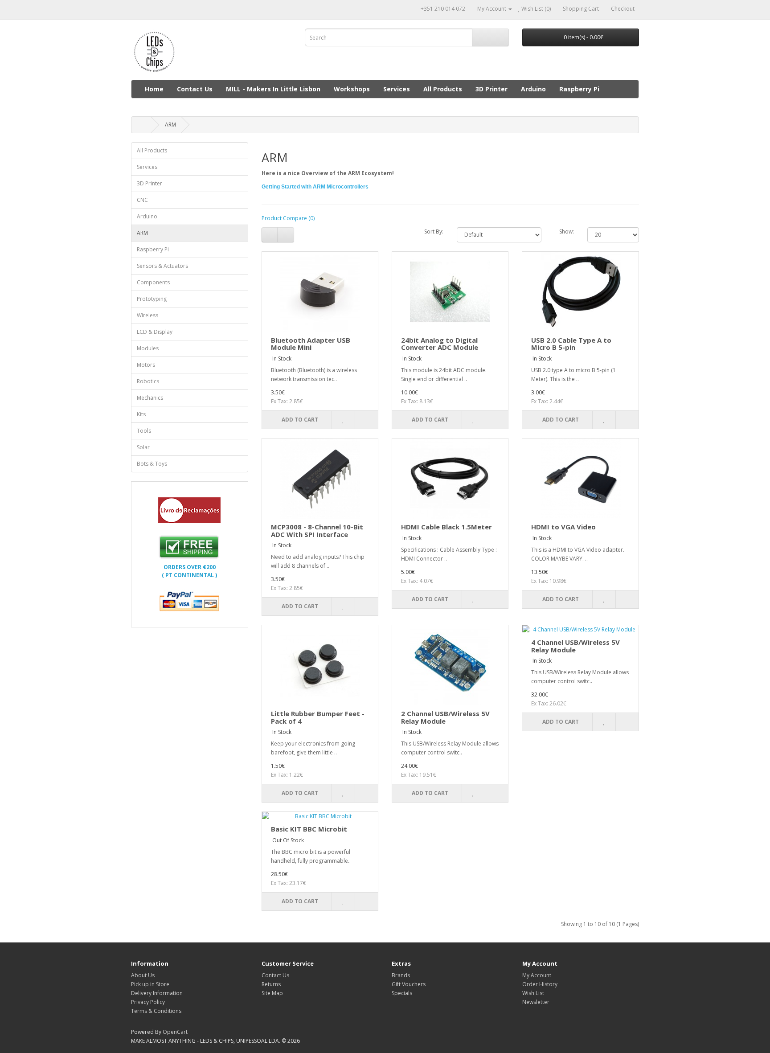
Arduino (533, 89)
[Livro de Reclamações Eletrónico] (189, 510)
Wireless (147, 315)
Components (153, 282)
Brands (401, 975)
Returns (271, 984)
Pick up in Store (150, 984)
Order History (539, 984)
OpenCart (175, 1032)
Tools (144, 430)
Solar (143, 447)
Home (154, 89)
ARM (170, 124)
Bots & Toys (152, 463)
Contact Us (195, 89)
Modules (148, 348)
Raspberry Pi (579, 89)
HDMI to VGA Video (563, 526)
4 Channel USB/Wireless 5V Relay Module (575, 646)
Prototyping (152, 299)
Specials (402, 993)
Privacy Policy (148, 1002)
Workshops (352, 89)
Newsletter (535, 1002)
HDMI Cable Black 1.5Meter (446, 526)
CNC (142, 200)
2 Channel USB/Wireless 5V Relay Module (445, 717)
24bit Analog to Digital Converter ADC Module (439, 344)
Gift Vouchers (409, 984)
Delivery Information (157, 993)
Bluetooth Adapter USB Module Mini (310, 344)
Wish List (533, 993)
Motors (146, 365)
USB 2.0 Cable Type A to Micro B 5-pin (571, 344)
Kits (141, 414)
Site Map (272, 993)
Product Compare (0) (288, 218)
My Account (536, 975)
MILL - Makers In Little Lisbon (273, 89)
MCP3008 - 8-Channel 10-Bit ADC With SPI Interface (317, 530)
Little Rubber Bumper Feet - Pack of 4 (318, 717)
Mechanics (150, 398)
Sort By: (433, 231)
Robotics (148, 381)
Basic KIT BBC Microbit (309, 828)
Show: (566, 231)
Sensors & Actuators (162, 266)
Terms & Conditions (156, 1011)
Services (396, 89)
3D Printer (491, 89)
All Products (442, 89)
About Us (143, 975)
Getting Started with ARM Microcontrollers (315, 187)
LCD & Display (154, 332)
